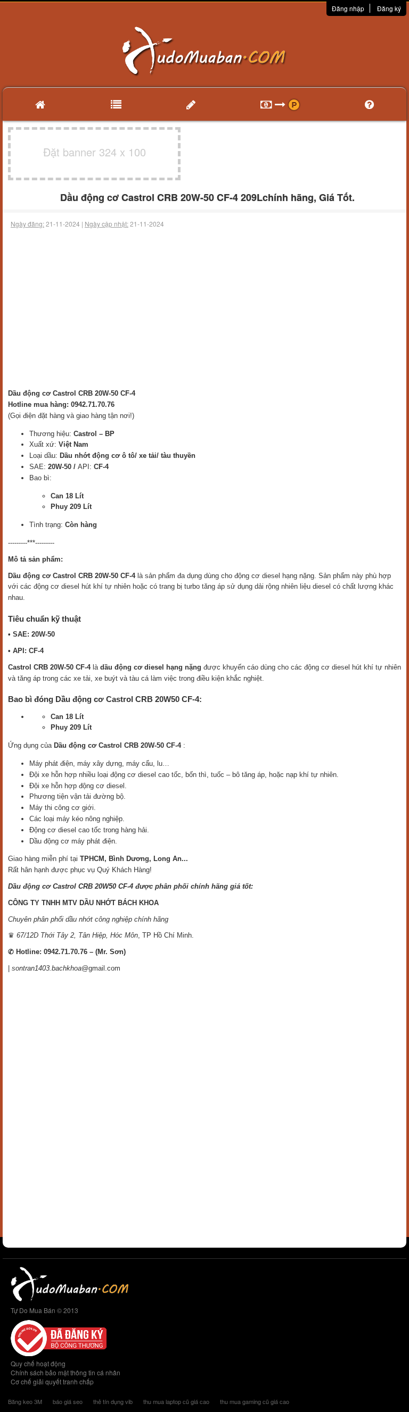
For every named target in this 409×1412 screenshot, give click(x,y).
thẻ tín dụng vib (113, 1401)
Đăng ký (389, 8)
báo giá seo (68, 1401)
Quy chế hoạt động (38, 1363)
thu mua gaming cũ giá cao (254, 1401)
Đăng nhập (348, 8)
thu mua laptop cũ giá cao (176, 1401)
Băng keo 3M (25, 1401)
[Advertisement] (204, 308)
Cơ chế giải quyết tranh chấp (52, 1381)
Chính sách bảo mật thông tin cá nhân (65, 1372)
